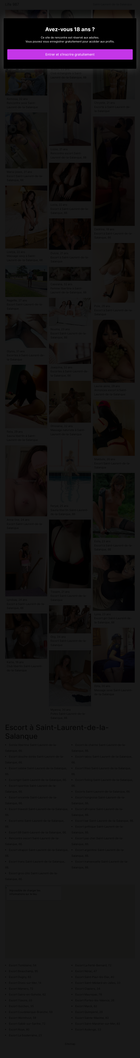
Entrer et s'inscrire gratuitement (70, 54)
